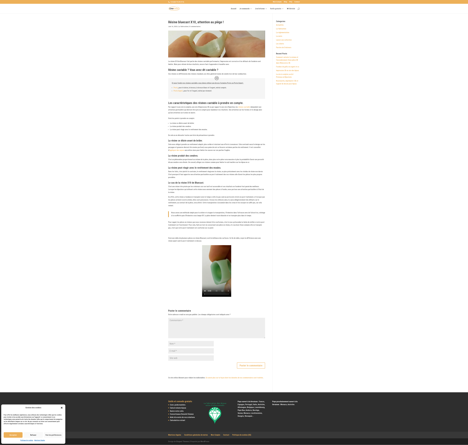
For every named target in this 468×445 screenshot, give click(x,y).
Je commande (244, 9)
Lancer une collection (284, 40)
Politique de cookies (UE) (241, 435)
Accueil (233, 9)
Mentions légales (39, 440)
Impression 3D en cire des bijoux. (287, 70)
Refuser (33, 435)
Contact (297, 2)
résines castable (244, 107)
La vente (279, 36)
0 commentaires (194, 26)
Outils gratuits (275, 9)
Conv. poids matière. (178, 405)
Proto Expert (178, 91)
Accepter (13, 435)
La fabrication (183, 26)
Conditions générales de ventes (196, 435)
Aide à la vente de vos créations (182, 417)
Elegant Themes (182, 441)
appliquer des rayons (176, 150)
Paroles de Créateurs (283, 47)
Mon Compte (277, 2)
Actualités (280, 25)
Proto (176, 88)
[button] (61, 408)
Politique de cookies (26, 440)
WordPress (204, 441)
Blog (285, 2)
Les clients (280, 44)
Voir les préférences (53, 435)
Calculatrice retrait (177, 420)
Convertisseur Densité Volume (182, 414)
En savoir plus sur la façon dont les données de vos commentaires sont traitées (234, 378)
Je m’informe (260, 9)
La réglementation (282, 32)
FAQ (290, 2)
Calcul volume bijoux (178, 408)
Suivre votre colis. (177, 411)
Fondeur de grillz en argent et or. (287, 67)
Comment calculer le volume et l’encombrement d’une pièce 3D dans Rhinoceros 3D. (287, 60)
